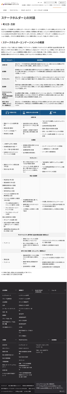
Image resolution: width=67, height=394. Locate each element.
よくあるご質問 (27, 391)
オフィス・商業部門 (23, 302)
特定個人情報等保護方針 (28, 385)
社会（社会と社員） (23, 357)
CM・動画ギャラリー (7, 327)
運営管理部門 (22, 324)
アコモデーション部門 (24, 298)
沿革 (3, 305)
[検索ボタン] (56, 2)
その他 (20, 327)
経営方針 (4, 345)
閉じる (61, 391)
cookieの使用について (46, 388)
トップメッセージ (6, 295)
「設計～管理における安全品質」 (15, 272)
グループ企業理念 (7, 298)
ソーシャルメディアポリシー (7, 391)
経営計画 (4, 370)
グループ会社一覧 (7, 318)
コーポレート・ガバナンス (8, 308)
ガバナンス (21, 360)
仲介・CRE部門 (23, 320)
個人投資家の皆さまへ (8, 355)
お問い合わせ (62, 2)
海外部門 (21, 314)
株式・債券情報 (6, 358)
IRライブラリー (6, 348)
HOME (5, 10)
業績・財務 (5, 351)
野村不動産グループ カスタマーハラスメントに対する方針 (14, 388)
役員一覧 (4, 312)
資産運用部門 (22, 317)
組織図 (4, 315)
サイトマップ (4, 385)
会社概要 (4, 302)
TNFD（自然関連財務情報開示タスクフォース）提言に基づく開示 (25, 375)
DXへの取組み (22, 336)
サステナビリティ (14, 10)
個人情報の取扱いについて (14, 385)
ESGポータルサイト (26, 10)
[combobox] (50, 2)
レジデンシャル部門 (24, 295)
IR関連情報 (5, 361)
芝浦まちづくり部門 (24, 305)
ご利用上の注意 (18, 391)
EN (41, 2)
